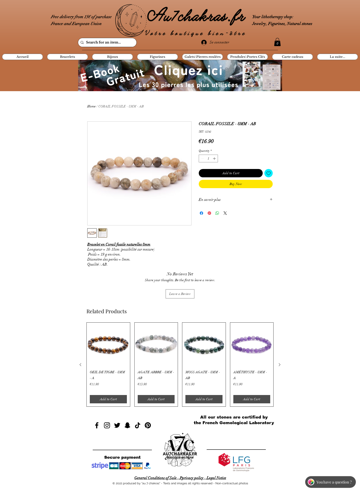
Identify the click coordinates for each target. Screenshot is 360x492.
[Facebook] (97, 425)
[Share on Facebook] (201, 213)
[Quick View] (108, 344)
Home (91, 106)
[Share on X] (225, 213)
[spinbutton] (208, 158)
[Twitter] (117, 425)
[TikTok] (138, 425)
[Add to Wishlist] (268, 173)
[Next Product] (279, 364)
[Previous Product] (80, 364)
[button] (277, 42)
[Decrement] (202, 158)
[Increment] (214, 158)
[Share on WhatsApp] (217, 213)
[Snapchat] (127, 425)
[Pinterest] (148, 425)
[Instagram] (107, 425)
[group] (180, 364)
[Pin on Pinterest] (209, 213)
